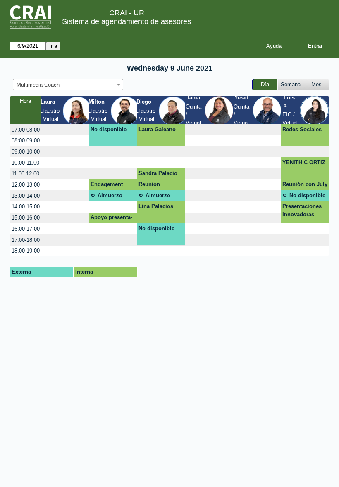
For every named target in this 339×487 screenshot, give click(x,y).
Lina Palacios (155, 206)
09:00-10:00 (26, 152)
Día (265, 84)
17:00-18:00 (26, 240)
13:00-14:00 (26, 196)
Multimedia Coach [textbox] (38, 85)
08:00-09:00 (26, 140)
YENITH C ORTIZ (303, 162)
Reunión (149, 184)
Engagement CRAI (107, 185)
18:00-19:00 (26, 251)
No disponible (109, 129)
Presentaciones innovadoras (302, 210)
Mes (316, 84)
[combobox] (68, 84)
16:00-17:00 (26, 229)
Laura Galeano (157, 129)
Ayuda (274, 46)
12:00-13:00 (26, 185)
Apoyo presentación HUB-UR (111, 218)
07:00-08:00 (26, 130)
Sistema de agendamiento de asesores (126, 21)
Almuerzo (110, 195)
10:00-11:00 (25, 163)
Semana (291, 84)
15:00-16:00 (26, 218)
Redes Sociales (302, 129)
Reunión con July (304, 184)
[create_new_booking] (65, 129)
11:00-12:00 (25, 173)
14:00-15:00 (26, 206)
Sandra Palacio (157, 173)
